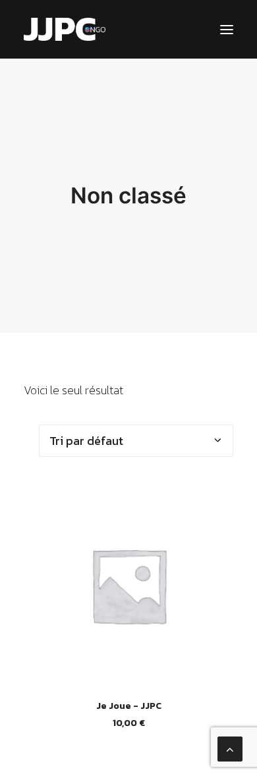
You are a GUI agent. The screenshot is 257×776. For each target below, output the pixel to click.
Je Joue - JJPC (128, 706)
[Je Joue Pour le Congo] (64, 29)
